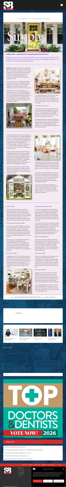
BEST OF (20, 475)
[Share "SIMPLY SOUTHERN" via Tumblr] (23, 297)
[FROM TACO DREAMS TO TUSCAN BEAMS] (25, 333)
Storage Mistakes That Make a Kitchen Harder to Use (17, 455)
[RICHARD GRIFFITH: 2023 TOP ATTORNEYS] (54, 333)
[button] (63, 469)
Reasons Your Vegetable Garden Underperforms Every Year (18, 453)
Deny (48, 481)
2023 (34, 18)
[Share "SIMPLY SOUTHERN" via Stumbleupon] (34, 297)
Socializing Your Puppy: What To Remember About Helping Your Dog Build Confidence (24, 450)
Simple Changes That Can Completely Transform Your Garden (19, 458)
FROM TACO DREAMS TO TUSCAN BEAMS (25, 339)
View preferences (58, 481)
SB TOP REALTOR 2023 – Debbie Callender (10, 339)
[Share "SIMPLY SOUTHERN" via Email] (36, 297)
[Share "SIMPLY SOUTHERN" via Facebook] (16, 297)
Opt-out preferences (45, 484)
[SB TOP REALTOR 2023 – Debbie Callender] (11, 333)
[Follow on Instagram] (59, 465)
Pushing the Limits (38, 338)
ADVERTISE (30, 464)
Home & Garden (38, 18)
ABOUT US (24, 464)
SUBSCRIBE (43, 464)
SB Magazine (23, 18)
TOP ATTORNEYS (21, 470)
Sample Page (52, 484)
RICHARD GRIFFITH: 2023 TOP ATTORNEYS (54, 339)
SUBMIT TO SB (37, 464)
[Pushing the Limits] (40, 333)
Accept (37, 481)
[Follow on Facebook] (57, 465)
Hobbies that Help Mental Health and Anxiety (15, 447)
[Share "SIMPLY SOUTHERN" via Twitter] (18, 297)
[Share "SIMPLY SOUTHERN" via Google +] (21, 297)
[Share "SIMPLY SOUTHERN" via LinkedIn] (28, 297)
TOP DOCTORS (21, 472)
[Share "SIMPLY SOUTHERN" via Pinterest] (26, 297)
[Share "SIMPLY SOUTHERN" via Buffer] (31, 297)
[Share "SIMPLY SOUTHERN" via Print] (39, 297)
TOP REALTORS (21, 473)
